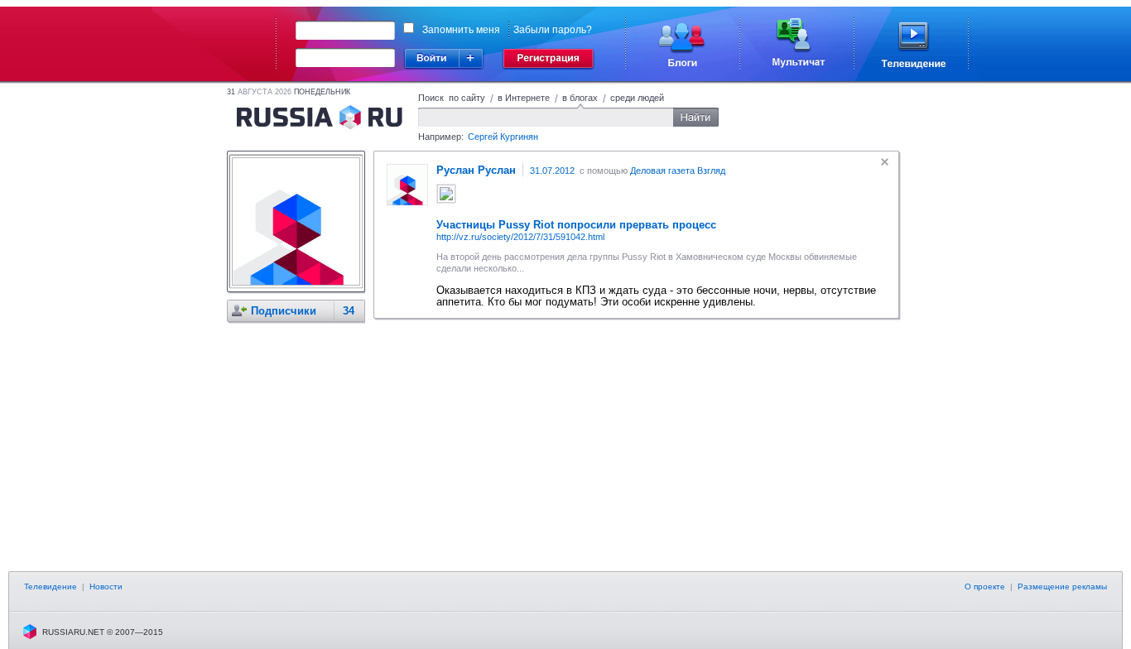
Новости (106, 586)
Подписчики (283, 311)
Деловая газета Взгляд (677, 170)
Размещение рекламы (1062, 586)
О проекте (985, 586)
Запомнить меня (461, 30)
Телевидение (50, 586)
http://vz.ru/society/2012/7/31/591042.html (520, 237)
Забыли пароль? (552, 30)
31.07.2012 (552, 170)
